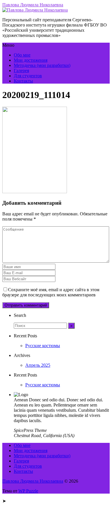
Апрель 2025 (37, 365)
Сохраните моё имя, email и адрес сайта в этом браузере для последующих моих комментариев (50, 292)
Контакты (23, 80)
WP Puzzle (28, 490)
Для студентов (28, 75)
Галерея (21, 70)
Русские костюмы (42, 345)
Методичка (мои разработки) (42, 65)
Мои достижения (30, 60)
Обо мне (22, 54)
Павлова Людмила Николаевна (32, 4)
